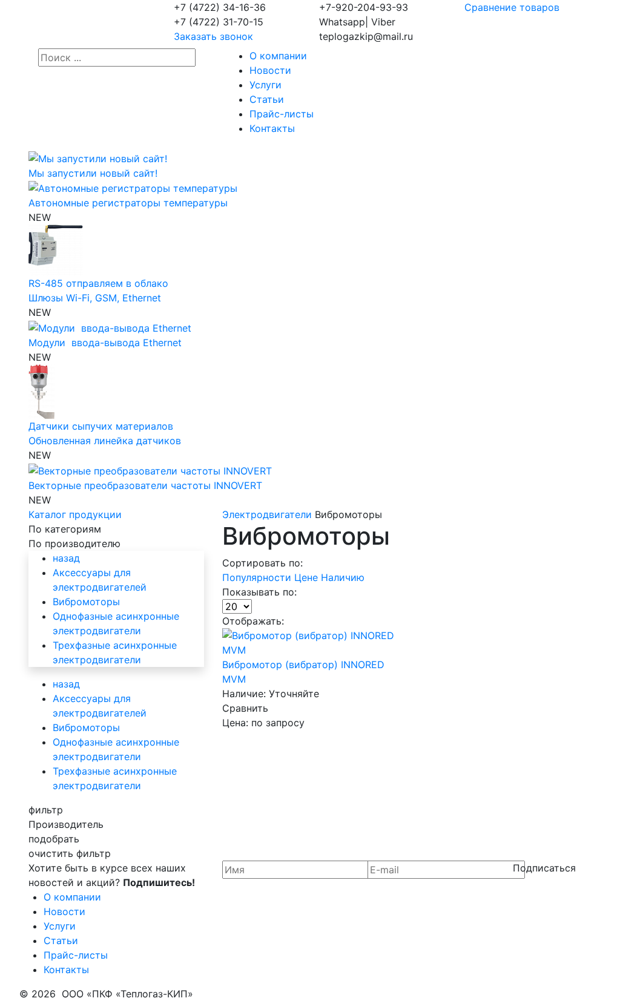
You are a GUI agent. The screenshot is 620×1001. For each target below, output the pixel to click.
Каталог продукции (75, 514)
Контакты (272, 128)
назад (66, 558)
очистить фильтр (69, 853)
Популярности (258, 577)
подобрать (53, 839)
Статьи (266, 99)
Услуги (265, 85)
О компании (278, 56)
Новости (270, 70)
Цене (307, 577)
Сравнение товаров (511, 7)
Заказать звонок (213, 36)
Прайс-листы (281, 114)
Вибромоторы (86, 602)
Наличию (342, 577)
